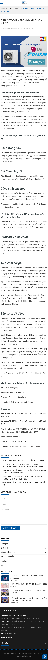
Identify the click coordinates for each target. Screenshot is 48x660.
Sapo (29, 656)
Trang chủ (5, 544)
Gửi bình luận (11, 528)
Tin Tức (4, 561)
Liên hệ (4, 565)
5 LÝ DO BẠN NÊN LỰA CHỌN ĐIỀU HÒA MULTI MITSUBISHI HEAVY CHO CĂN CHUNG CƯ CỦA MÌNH (22, 465)
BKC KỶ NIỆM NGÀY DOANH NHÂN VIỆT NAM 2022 (28, 590)
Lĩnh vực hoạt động (9, 552)
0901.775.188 (15, 633)
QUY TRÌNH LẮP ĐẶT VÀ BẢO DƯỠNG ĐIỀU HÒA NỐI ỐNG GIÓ (24, 484)
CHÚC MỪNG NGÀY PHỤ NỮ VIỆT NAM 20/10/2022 (28, 584)
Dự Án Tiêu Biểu (7, 557)
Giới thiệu (5, 548)
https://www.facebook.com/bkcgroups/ (24, 446)
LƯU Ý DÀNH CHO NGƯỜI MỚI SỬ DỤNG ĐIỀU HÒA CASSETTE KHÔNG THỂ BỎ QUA (22, 477)
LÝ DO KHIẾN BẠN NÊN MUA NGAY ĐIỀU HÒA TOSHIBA (23, 461)
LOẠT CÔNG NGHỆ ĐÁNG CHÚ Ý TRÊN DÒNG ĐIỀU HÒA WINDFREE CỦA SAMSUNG (24, 471)
